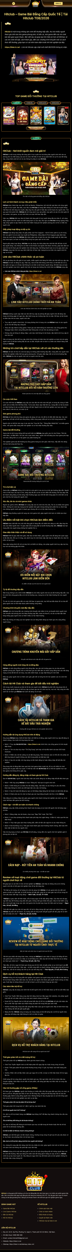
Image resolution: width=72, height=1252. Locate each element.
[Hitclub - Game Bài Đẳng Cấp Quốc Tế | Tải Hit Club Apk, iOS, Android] (36, 3)
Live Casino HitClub (9, 1211)
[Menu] (13, 3)
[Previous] (6, 113)
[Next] (65, 113)
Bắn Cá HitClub (8, 1214)
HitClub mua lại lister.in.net (48, 1221)
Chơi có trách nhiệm (46, 1211)
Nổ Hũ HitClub (8, 1218)
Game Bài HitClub (9, 1208)
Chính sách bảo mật (45, 1208)
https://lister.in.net (12, 47)
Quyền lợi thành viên (46, 1218)
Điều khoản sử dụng (45, 1214)
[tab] (17, 102)
